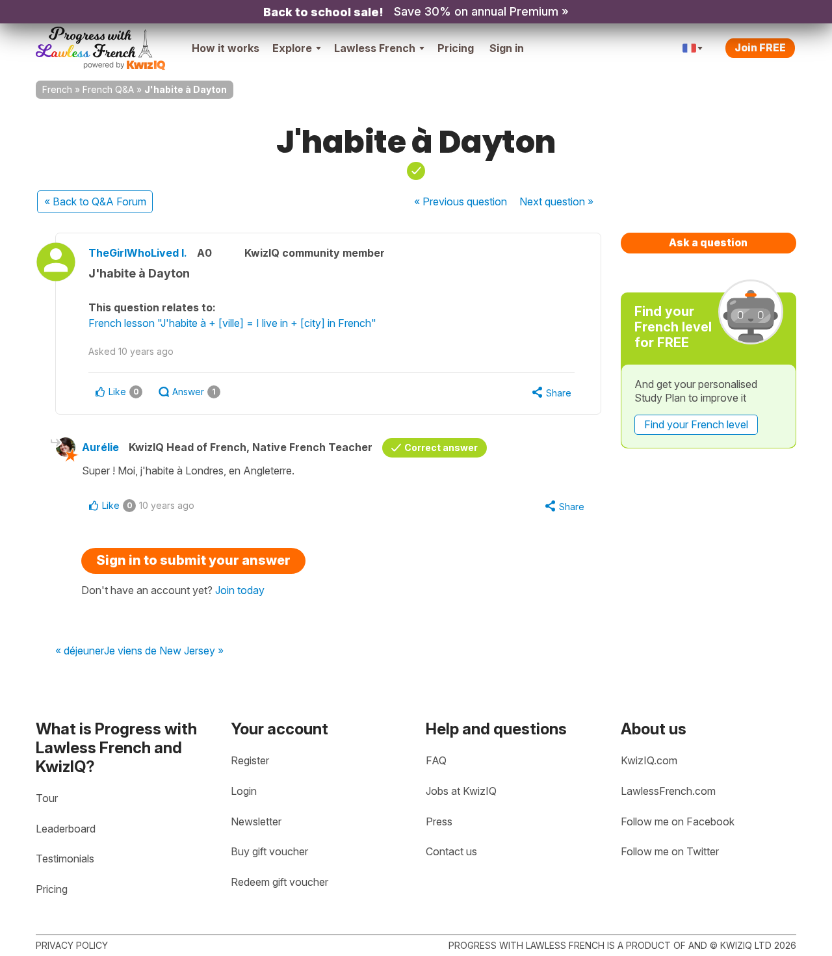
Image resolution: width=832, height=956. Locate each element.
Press (439, 821)
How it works (225, 48)
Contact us (451, 851)
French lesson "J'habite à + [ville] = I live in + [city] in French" (232, 323)
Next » (556, 201)
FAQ (436, 760)
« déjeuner (79, 651)
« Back (95, 201)
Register (250, 760)
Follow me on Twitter (670, 851)
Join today (240, 590)
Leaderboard (66, 828)
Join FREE (760, 47)
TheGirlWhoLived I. (137, 252)
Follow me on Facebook (677, 821)
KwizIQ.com (649, 760)
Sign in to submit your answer (193, 560)
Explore (292, 48)
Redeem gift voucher (279, 881)
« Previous (460, 201)
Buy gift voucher (269, 851)
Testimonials (65, 858)
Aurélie (100, 447)
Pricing (455, 48)
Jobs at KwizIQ (461, 790)
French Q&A (108, 89)
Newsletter (256, 821)
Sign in (506, 48)
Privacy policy (72, 945)
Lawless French (374, 48)
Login (244, 790)
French (57, 89)
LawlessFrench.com (668, 790)
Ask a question (708, 242)
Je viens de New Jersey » (164, 651)
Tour (47, 798)
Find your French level (696, 424)
